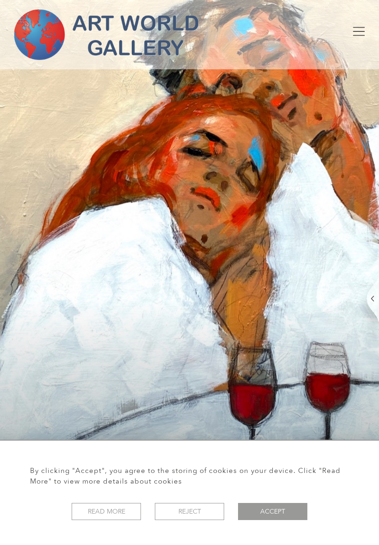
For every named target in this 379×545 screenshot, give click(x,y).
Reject (189, 511)
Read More (106, 511)
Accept (272, 511)
